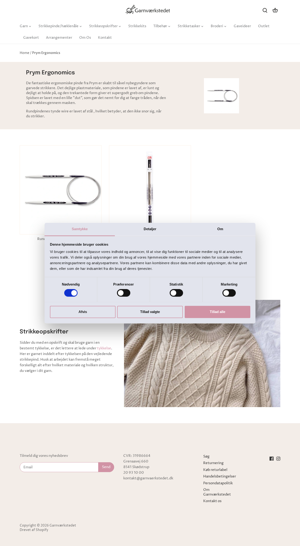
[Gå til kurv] (275, 10)
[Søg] (265, 10)
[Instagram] (278, 458)
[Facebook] (272, 458)
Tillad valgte (150, 312)
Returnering (213, 463)
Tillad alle (217, 312)
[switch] (123, 293)
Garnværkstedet (62, 525)
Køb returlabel (215, 469)
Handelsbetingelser (219, 476)
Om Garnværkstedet (217, 492)
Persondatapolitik (218, 483)
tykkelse (104, 348)
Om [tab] (220, 229)
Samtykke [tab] (80, 229)
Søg (206, 456)
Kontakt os (212, 501)
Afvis (83, 312)
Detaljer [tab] (150, 229)
